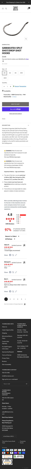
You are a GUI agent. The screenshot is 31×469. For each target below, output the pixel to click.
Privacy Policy (5, 358)
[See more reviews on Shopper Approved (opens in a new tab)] (16, 255)
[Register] (26, 383)
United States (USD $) (8, 436)
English (26, 468)
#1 (4, 73)
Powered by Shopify (23, 442)
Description (6, 125)
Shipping (4, 333)
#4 (15, 73)
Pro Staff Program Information (7, 348)
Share (3, 118)
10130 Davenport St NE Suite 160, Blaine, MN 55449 (7, 428)
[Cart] (28, 8)
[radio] (21, 215)
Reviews (4, 361)
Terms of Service (6, 355)
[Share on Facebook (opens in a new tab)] (10, 255)
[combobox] (25, 468)
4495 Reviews (11, 224)
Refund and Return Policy (7, 337)
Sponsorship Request (8, 352)
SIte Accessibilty (6, 364)
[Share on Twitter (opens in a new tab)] (13, 255)
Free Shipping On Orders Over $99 (15, 2)
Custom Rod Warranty (5, 342)
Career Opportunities (8, 330)
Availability (7, 91)
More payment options (15, 113)
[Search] (6, 8)
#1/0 (21, 73)
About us (4, 327)
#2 (10, 73)
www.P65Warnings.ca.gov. (13, 157)
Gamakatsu (6, 44)
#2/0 (5, 78)
